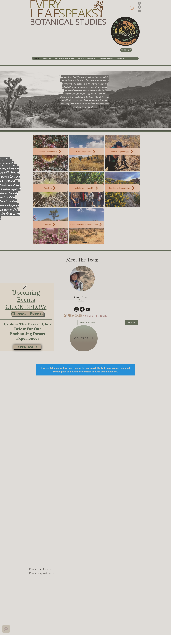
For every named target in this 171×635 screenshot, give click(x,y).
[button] (25, 287)
